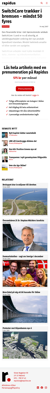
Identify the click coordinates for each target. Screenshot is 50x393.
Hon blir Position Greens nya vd (22, 149)
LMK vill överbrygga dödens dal (23, 141)
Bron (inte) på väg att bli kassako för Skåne (21, 292)
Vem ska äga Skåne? (17, 165)
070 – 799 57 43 (20, 378)
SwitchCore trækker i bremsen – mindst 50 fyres (22, 16)
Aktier (11, 159)
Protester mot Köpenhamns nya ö (17, 328)
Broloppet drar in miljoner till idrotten (19, 185)
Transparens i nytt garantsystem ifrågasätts (28, 157)
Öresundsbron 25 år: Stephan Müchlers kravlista (23, 220)
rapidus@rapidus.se (22, 381)
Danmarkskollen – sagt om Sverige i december (23, 256)
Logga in (35, 95)
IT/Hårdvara (13, 135)
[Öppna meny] (46, 3)
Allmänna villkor (9, 385)
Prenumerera (25, 88)
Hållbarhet (12, 151)
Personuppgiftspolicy (11, 388)
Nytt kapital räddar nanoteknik (22, 133)
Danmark (5, 26)
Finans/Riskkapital (15, 143)
